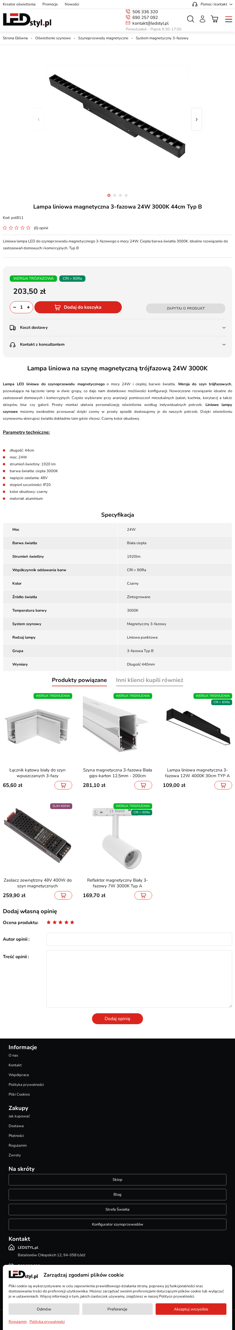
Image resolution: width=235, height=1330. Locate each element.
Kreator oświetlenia (19, 4)
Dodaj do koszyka (82, 307)
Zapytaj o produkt (186, 308)
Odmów (44, 1309)
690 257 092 (145, 17)
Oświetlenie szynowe (53, 38)
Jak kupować (19, 1116)
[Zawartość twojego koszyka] (214, 19)
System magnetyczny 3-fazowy (162, 38)
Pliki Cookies (19, 1094)
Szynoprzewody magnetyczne (103, 38)
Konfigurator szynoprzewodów (117, 1224)
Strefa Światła (117, 1209)
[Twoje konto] (202, 19)
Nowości (72, 4)
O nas (13, 1055)
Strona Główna (15, 38)
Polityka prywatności (26, 1084)
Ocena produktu (20, 922)
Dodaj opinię (117, 1019)
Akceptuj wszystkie (191, 1309)
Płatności (16, 1135)
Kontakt (15, 1065)
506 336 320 (145, 12)
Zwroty (15, 1155)
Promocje (50, 4)
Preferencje (117, 1309)
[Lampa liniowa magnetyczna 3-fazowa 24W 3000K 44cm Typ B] (117, 119)
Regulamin (18, 1145)
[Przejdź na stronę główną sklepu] (27, 20)
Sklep (117, 1179)
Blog (117, 1194)
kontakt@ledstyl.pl (150, 23)
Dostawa (16, 1126)
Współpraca (19, 1075)
